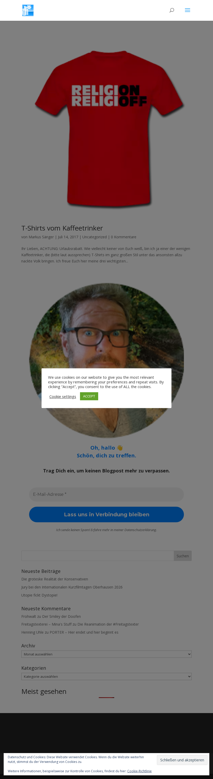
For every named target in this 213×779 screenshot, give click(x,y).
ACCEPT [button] (89, 396)
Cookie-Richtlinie (139, 771)
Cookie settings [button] (62, 396)
